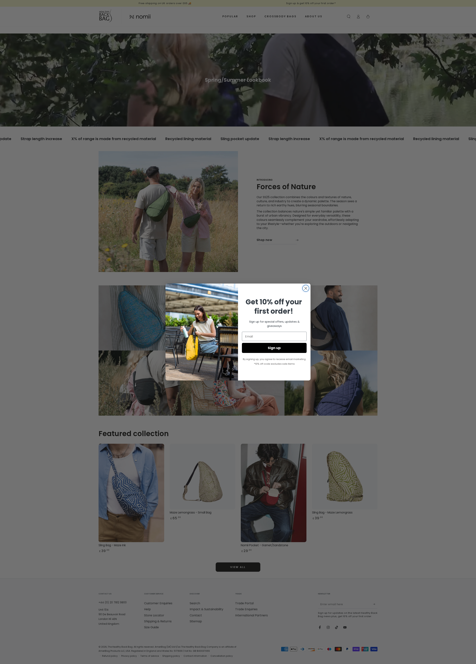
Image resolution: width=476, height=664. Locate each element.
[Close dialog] (306, 288)
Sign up (274, 347)
